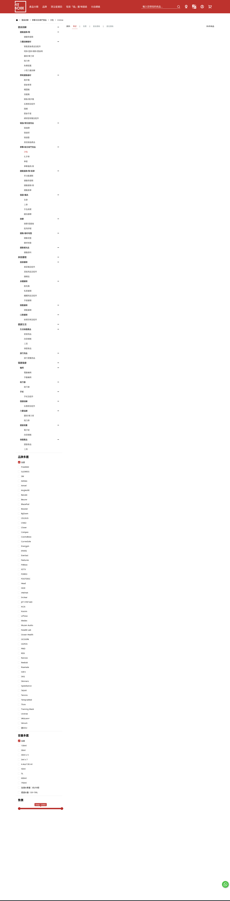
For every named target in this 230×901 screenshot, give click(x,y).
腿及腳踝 (27, 214)
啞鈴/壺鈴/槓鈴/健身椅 (33, 51)
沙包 (52, 20)
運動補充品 (24, 247)
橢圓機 (27, 89)
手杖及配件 (28, 396)
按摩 (22, 219)
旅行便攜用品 (29, 358)
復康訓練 (23, 401)
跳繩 (26, 108)
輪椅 (22, 367)
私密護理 (27, 291)
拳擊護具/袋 (29, 166)
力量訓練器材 (25, 41)
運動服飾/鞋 (25, 32)
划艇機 (27, 94)
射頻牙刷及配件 (30, 319)
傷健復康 (22, 362)
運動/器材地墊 (26, 233)
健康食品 (27, 444)
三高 (26, 343)
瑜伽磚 (27, 128)
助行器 (23, 382)
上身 (26, 204)
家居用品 (27, 334)
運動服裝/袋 (29, 185)
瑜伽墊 (27, 137)
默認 (75, 26)
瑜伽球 (27, 132)
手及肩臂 (27, 209)
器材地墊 (27, 242)
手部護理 (27, 300)
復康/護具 (24, 195)
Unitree (60, 20)
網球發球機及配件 (31, 118)
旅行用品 (23, 353)
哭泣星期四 (56, 6)
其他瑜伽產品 (29, 142)
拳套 (26, 161)
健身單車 (27, 84)
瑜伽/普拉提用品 (27, 123)
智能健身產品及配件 (32, 46)
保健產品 (23, 439)
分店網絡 (95, 6)
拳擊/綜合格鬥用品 (39, 20)
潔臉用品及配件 (30, 271)
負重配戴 (27, 65)
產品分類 (33, 6)
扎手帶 (27, 156)
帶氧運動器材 (25, 75)
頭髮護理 (23, 305)
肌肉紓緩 (27, 228)
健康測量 (23, 425)
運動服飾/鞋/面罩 (27, 171)
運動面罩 (27, 190)
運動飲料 (27, 252)
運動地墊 (27, 238)
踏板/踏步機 (29, 99)
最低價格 (109, 26)
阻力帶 (27, 60)
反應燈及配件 (29, 104)
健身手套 (27, 113)
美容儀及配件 (29, 267)
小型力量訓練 (29, 70)
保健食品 (27, 348)
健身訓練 (25, 20)
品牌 (44, 6)
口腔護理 (23, 314)
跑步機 (27, 80)
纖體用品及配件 (30, 295)
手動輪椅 (27, 377)
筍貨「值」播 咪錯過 (76, 6)
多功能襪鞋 (28, 175)
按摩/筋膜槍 (29, 223)
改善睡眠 (27, 339)
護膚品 (27, 276)
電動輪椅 (27, 372)
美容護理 (22, 257)
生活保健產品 (25, 329)
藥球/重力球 (29, 56)
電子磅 (27, 430)
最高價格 (96, 26)
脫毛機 (27, 286)
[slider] (19, 808)
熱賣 (85, 26)
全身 (26, 199)
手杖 (22, 391)
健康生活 (22, 324)
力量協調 (23, 411)
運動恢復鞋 (28, 37)
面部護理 (23, 262)
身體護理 (23, 281)
